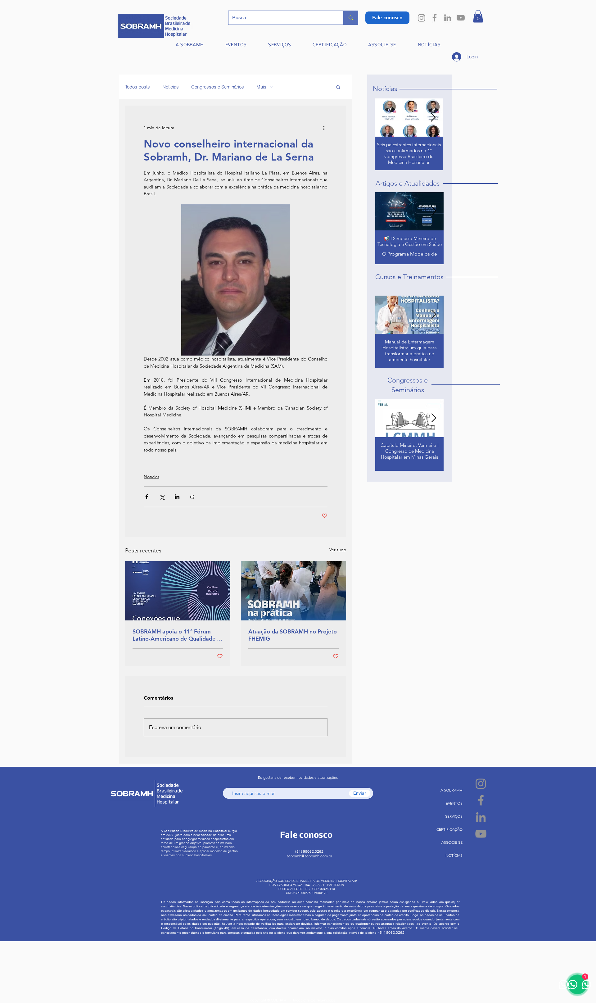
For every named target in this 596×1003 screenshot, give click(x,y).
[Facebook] (435, 18)
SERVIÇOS (454, 816)
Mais (261, 87)
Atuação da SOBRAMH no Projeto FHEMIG (292, 635)
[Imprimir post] (192, 497)
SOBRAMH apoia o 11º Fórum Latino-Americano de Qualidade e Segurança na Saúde (176, 635)
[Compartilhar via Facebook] (147, 497)
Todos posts (137, 87)
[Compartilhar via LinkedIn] (177, 497)
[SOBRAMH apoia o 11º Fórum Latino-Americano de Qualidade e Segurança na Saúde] (177, 590)
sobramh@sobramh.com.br (309, 856)
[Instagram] (422, 18)
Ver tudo (337, 549)
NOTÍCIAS (454, 855)
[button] (478, 16)
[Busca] (350, 18)
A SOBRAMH (451, 790)
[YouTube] (461, 18)
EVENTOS (454, 803)
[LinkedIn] (448, 18)
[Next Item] (433, 117)
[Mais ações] (323, 128)
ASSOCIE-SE (452, 842)
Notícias (170, 87)
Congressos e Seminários (217, 87)
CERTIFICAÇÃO (449, 829)
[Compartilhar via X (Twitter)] (162, 497)
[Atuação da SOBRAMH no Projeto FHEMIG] (293, 590)
